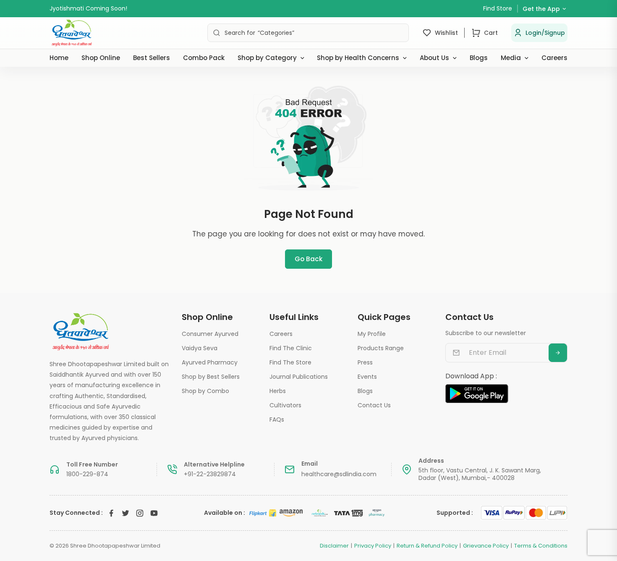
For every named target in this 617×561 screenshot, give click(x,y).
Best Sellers (151, 57)
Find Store (497, 8)
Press (365, 362)
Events (367, 376)
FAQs (276, 419)
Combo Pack (204, 57)
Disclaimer (334, 546)
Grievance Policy (486, 546)
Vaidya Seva (199, 348)
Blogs (479, 57)
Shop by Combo (205, 391)
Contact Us (374, 405)
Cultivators (285, 405)
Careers (554, 57)
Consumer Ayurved (210, 334)
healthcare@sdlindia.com (338, 474)
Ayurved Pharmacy (210, 362)
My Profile (372, 334)
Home (59, 57)
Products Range (381, 348)
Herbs (277, 391)
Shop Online (100, 57)
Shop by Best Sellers (211, 376)
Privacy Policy (372, 546)
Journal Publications (298, 376)
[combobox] (308, 33)
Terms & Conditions (540, 546)
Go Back (308, 258)
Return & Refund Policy (427, 546)
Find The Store (290, 362)
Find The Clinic (290, 348)
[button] (539, 33)
